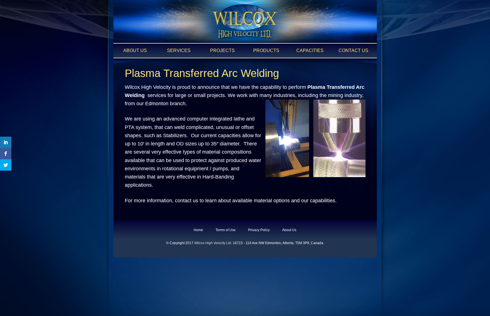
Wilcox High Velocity (245, 21)
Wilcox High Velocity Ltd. (213, 243)
